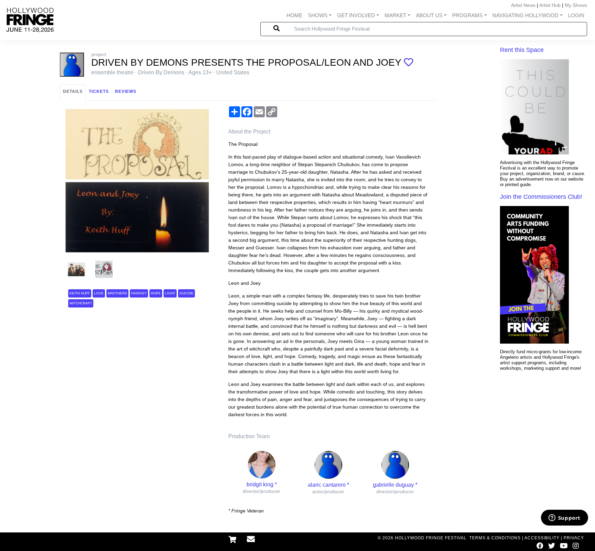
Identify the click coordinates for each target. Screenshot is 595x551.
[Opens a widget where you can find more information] (564, 518)
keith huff (80, 293)
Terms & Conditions (495, 538)
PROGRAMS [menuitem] (467, 15)
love (99, 293)
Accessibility (542, 538)
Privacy (574, 538)
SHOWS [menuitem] (317, 15)
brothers (117, 293)
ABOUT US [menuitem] (429, 15)
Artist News (523, 5)
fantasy (139, 293)
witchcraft (81, 303)
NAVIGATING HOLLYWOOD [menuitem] (525, 15)
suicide (186, 293)
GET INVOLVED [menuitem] (356, 15)
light (170, 293)
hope (156, 293)
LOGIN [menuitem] (576, 15)
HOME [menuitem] (294, 15)
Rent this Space (522, 49)
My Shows (576, 5)
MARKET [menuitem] (395, 15)
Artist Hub (550, 5)
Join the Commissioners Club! (541, 196)
